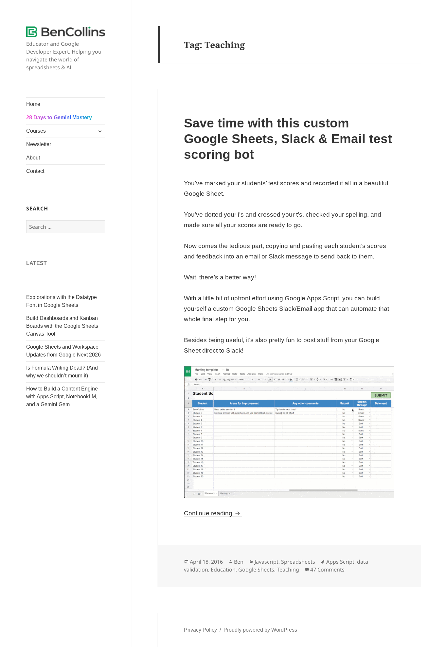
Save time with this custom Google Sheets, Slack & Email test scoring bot (288, 138)
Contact (35, 171)
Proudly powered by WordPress (260, 630)
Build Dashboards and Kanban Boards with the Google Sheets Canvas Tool (62, 326)
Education (223, 569)
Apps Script (340, 561)
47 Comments (327, 569)
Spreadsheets (298, 561)
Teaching (288, 569)
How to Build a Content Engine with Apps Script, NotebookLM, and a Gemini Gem (62, 396)
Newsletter (38, 144)
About (33, 157)
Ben (238, 561)
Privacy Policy (200, 630)
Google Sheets (256, 569)
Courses (36, 131)
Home (33, 104)
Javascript (266, 561)
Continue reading (213, 513)
